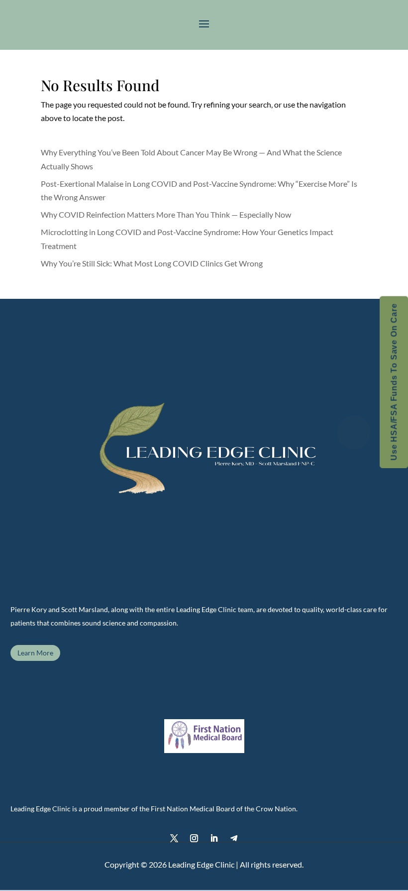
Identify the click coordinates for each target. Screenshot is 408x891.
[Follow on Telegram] (234, 838)
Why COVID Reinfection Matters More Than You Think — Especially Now (166, 214)
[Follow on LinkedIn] (214, 838)
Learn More (35, 652)
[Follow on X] (174, 838)
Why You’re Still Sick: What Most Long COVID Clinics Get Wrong (152, 263)
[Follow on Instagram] (194, 838)
